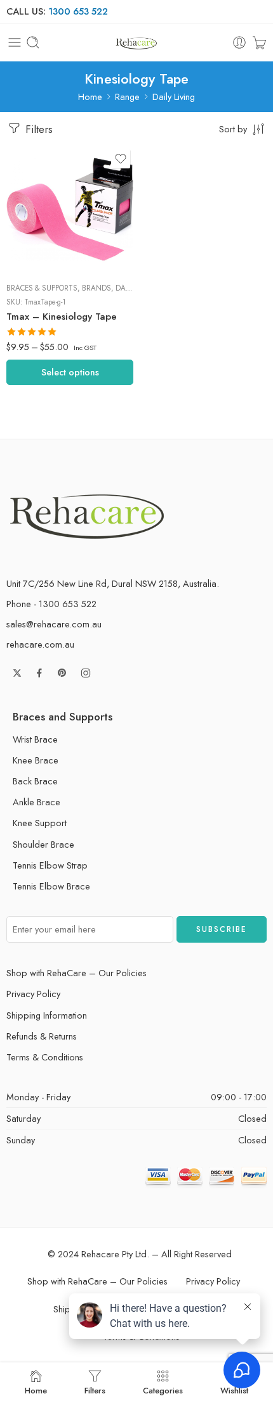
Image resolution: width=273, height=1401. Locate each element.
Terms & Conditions (44, 1057)
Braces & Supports (41, 288)
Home (90, 96)
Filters (37, 129)
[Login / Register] (239, 42)
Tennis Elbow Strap (50, 865)
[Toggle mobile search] (33, 42)
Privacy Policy (33, 993)
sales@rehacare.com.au (54, 624)
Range (127, 96)
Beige (41, 194)
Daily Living (173, 96)
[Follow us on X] (17, 673)
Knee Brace (35, 760)
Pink (42, 251)
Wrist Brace (35, 739)
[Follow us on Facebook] (39, 673)
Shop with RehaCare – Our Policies (76, 972)
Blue (42, 232)
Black (42, 213)
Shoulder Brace (43, 844)
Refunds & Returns (41, 1036)
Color (17, 177)
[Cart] (259, 42)
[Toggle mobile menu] (14, 42)
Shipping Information (46, 1015)
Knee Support (40, 822)
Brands (96, 288)
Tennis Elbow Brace (51, 886)
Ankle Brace (36, 801)
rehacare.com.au (40, 644)
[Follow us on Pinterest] (62, 673)
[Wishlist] (120, 158)
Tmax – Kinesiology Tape (61, 317)
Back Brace (35, 781)
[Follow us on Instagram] (85, 673)
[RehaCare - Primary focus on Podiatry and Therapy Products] (136, 43)
